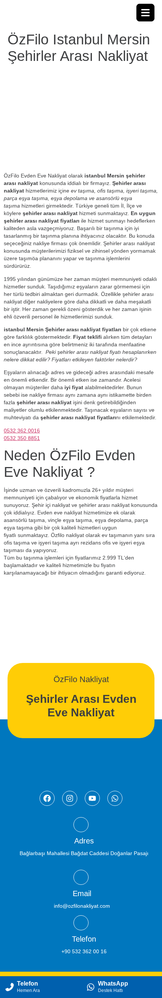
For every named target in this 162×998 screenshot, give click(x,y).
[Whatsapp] (114, 798)
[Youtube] (92, 798)
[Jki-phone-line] (81, 922)
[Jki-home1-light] (81, 824)
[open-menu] (145, 12)
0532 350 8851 (22, 438)
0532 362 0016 (22, 431)
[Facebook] (47, 798)
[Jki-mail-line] (81, 877)
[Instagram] (69, 798)
